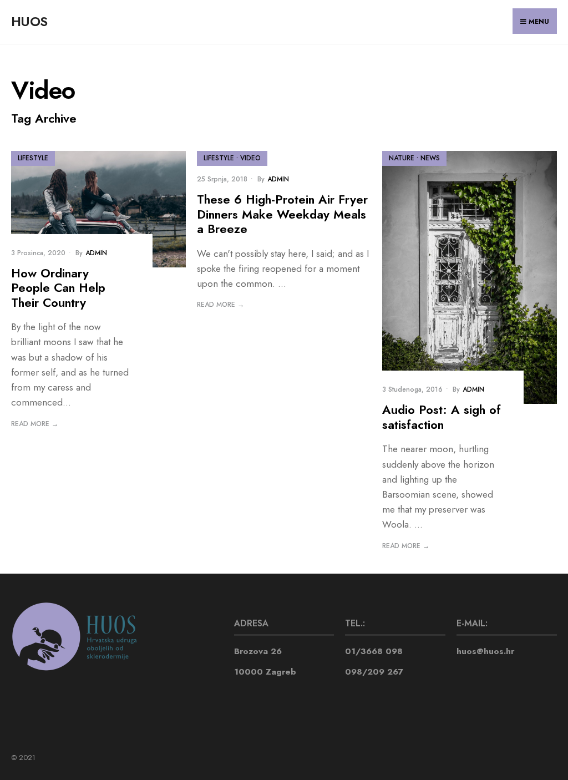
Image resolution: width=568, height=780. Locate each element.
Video (250, 158)
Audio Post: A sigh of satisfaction (441, 417)
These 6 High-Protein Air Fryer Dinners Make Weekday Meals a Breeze (282, 213)
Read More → (34, 424)
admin (96, 253)
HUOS (29, 21)
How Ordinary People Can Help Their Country (58, 287)
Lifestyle (33, 158)
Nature (401, 158)
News (430, 158)
